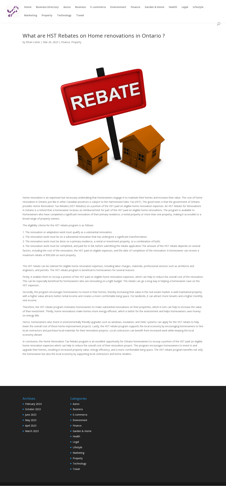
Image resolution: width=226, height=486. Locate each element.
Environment (118, 7)
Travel (80, 15)
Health (173, 7)
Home (27, 7)
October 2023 (33, 409)
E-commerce (98, 7)
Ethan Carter (33, 42)
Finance (135, 7)
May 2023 (30, 420)
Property (47, 15)
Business (80, 7)
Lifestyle (198, 7)
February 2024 (33, 404)
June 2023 (30, 414)
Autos (67, 7)
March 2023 (32, 431)
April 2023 (30, 425)
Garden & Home (154, 7)
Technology (64, 15)
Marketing (30, 15)
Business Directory (47, 7)
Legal (185, 7)
